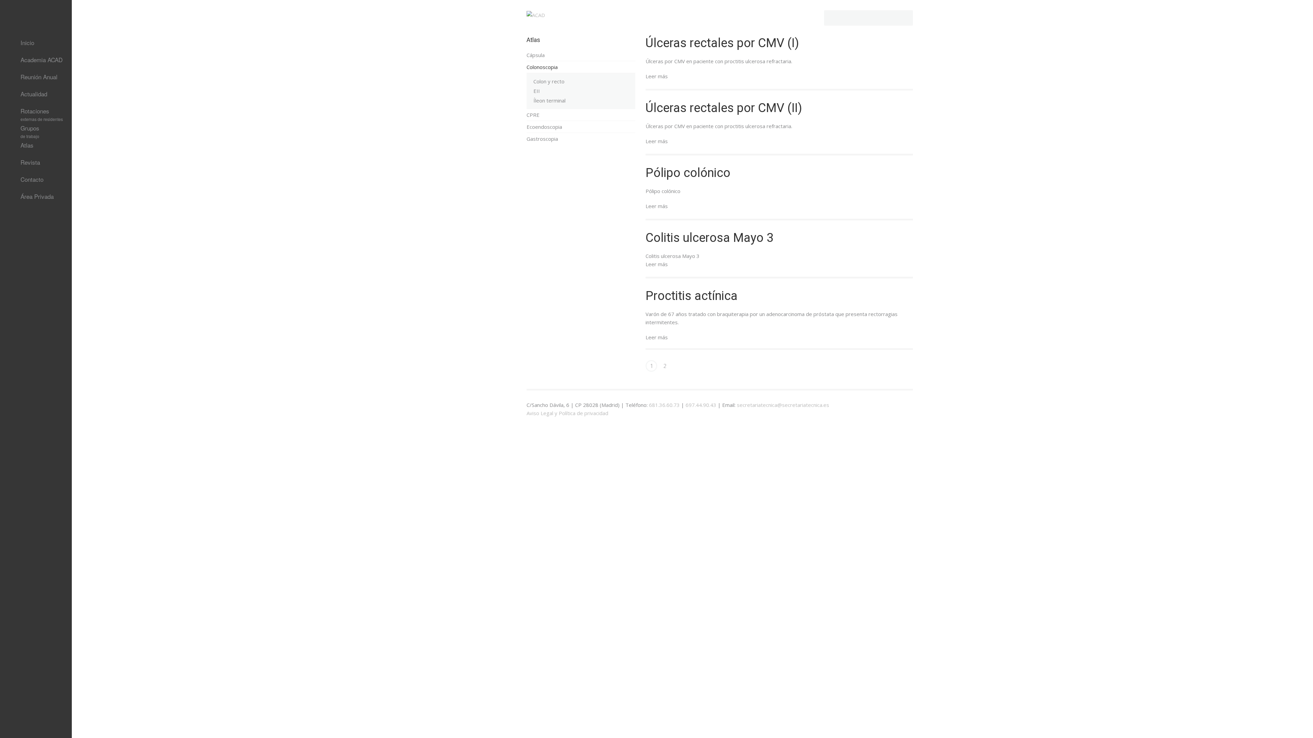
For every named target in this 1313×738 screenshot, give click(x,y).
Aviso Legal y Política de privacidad (567, 413)
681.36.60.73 (664, 404)
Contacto (32, 179)
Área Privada (37, 196)
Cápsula (536, 55)
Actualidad (34, 94)
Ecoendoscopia (544, 126)
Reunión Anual (39, 76)
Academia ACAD (42, 59)
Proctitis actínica (692, 296)
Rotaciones (42, 113)
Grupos (30, 130)
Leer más (657, 76)
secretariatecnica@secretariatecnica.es (783, 404)
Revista (30, 162)
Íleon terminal (549, 100)
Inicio (27, 42)
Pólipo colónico (688, 173)
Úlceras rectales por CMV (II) (724, 108)
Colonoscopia (542, 67)
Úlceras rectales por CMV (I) (722, 43)
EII (536, 90)
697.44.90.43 (701, 404)
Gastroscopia (542, 138)
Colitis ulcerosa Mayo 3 (709, 238)
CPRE (533, 114)
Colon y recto (549, 81)
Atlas (27, 145)
